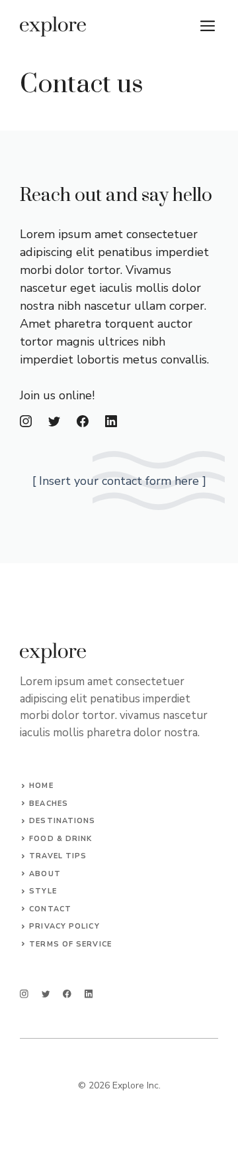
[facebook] (67, 994)
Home (41, 786)
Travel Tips (58, 856)
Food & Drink (60, 839)
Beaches (48, 804)
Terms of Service (70, 944)
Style (43, 891)
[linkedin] (89, 994)
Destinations (62, 821)
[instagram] (24, 994)
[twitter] (46, 994)
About (45, 874)
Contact (50, 909)
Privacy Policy (64, 926)
